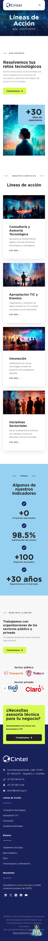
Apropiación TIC (10, 816)
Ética (5, 859)
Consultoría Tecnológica (14, 810)
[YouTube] (26, 895)
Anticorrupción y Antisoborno (16, 864)
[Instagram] (15, 895)
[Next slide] (43, 673)
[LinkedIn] (5, 895)
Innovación (8, 821)
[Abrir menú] (39, 5)
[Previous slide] (5, 673)
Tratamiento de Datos (13, 848)
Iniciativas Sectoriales (13, 826)
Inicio (15, 29)
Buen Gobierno (10, 853)
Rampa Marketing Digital (24, 933)
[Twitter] (10, 895)
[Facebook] (21, 895)
